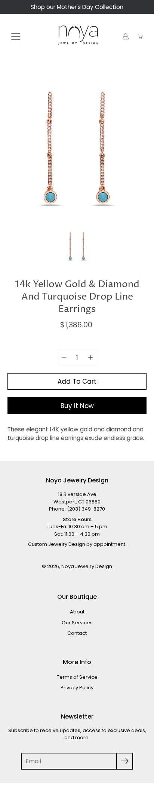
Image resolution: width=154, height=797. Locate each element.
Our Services (77, 622)
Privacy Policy (77, 687)
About (77, 611)
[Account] (126, 36)
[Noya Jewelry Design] (77, 36)
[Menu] (15, 37)
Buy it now (77, 405)
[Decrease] (64, 357)
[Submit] (124, 761)
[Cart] (141, 36)
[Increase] (90, 357)
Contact (77, 633)
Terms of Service (77, 677)
